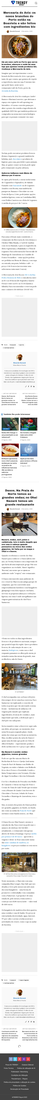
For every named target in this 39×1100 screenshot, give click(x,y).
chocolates (17, 159)
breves (6, 428)
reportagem (24, 980)
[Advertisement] (19, 136)
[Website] (26, 386)
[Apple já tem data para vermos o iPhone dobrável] (28, 450)
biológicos (13, 650)
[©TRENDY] (19, 524)
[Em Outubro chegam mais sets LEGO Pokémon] (28, 424)
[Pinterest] (31, 386)
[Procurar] (36, 3)
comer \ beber (9, 454)
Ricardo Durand (15, 31)
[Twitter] (15, 1059)
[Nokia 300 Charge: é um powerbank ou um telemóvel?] (10, 424)
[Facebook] (28, 386)
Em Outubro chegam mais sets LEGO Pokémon (28, 435)
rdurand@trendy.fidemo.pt (27, 382)
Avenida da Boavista (10, 91)
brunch (13, 345)
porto (22, 345)
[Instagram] (24, 1059)
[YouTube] (28, 1059)
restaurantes (9, 347)
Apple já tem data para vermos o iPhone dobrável (28, 461)
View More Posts (19, 365)
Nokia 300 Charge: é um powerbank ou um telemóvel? (10, 435)
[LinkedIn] (34, 386)
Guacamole (17, 185)
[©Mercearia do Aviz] (19, 46)
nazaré (13, 980)
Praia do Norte (26, 811)
